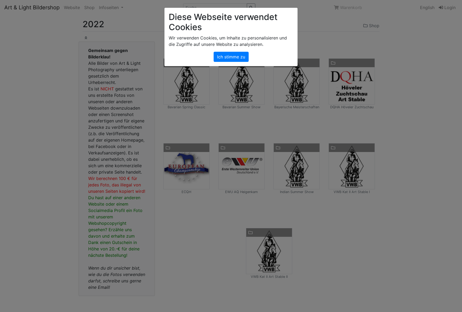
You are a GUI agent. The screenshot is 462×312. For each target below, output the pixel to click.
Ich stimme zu (231, 56)
